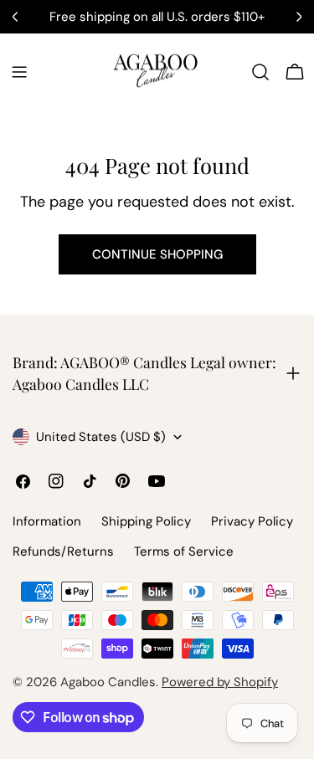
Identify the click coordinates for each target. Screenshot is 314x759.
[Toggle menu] (19, 72)
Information (47, 521)
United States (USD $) (101, 436)
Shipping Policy (146, 521)
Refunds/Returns (63, 551)
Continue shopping (157, 254)
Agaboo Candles (108, 682)
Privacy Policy (252, 521)
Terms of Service (184, 551)
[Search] (260, 72)
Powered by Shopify (220, 682)
